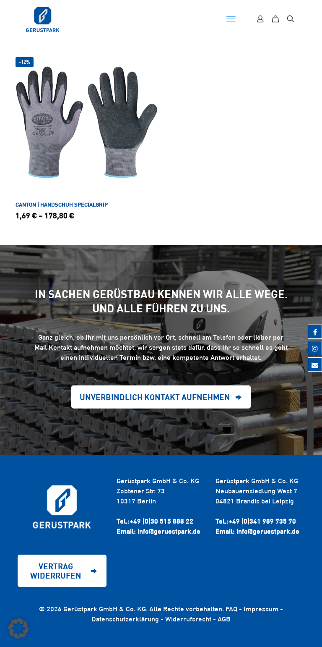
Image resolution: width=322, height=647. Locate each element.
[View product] (146, 62)
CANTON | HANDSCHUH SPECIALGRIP (62, 204)
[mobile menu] (231, 19)
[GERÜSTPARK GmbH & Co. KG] (43, 19)
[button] (18, 628)
